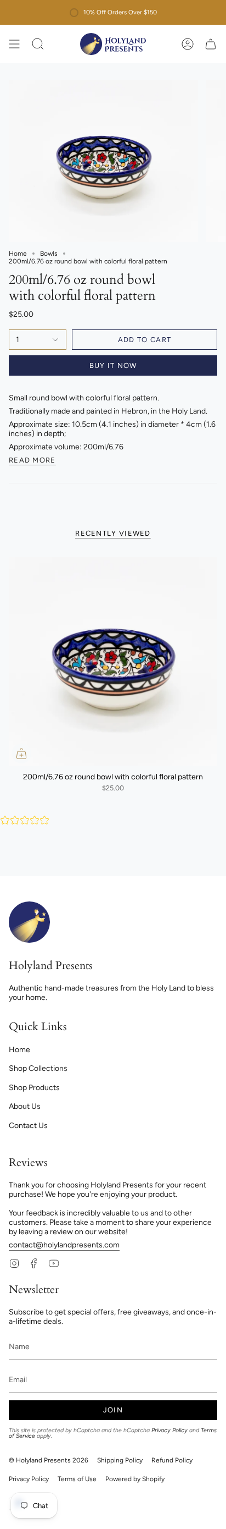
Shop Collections (38, 1068)
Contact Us (28, 1125)
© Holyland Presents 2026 (48, 1460)
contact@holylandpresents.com (64, 1245)
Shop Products (34, 1087)
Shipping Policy (120, 1460)
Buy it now (113, 365)
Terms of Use (77, 1479)
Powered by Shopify (135, 1479)
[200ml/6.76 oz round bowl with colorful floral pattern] (113, 661)
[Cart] (210, 44)
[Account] (187, 44)
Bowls (49, 253)
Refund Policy (172, 1460)
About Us (25, 1106)
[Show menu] (14, 44)
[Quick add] (21, 753)
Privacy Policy (169, 1430)
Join (113, 1410)
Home (18, 253)
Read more (32, 460)
